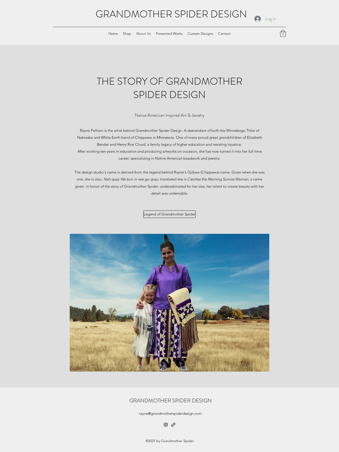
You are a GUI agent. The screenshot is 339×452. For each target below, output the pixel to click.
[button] (283, 33)
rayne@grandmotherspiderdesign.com (170, 413)
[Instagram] (165, 424)
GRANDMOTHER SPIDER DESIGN (171, 14)
